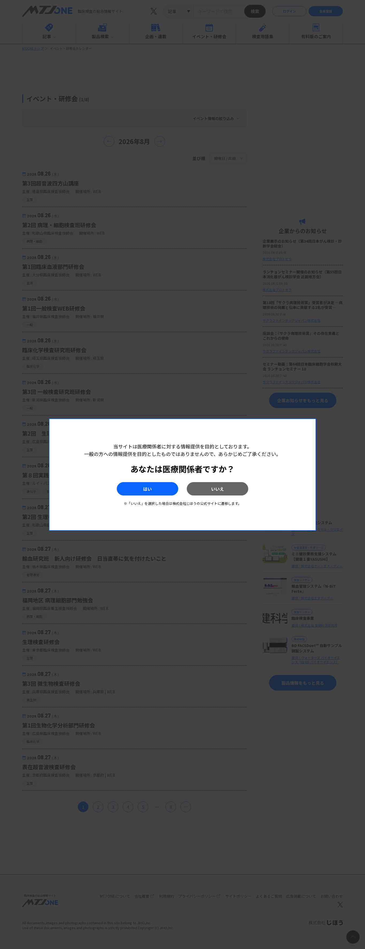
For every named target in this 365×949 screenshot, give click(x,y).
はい (147, 489)
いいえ (217, 489)
